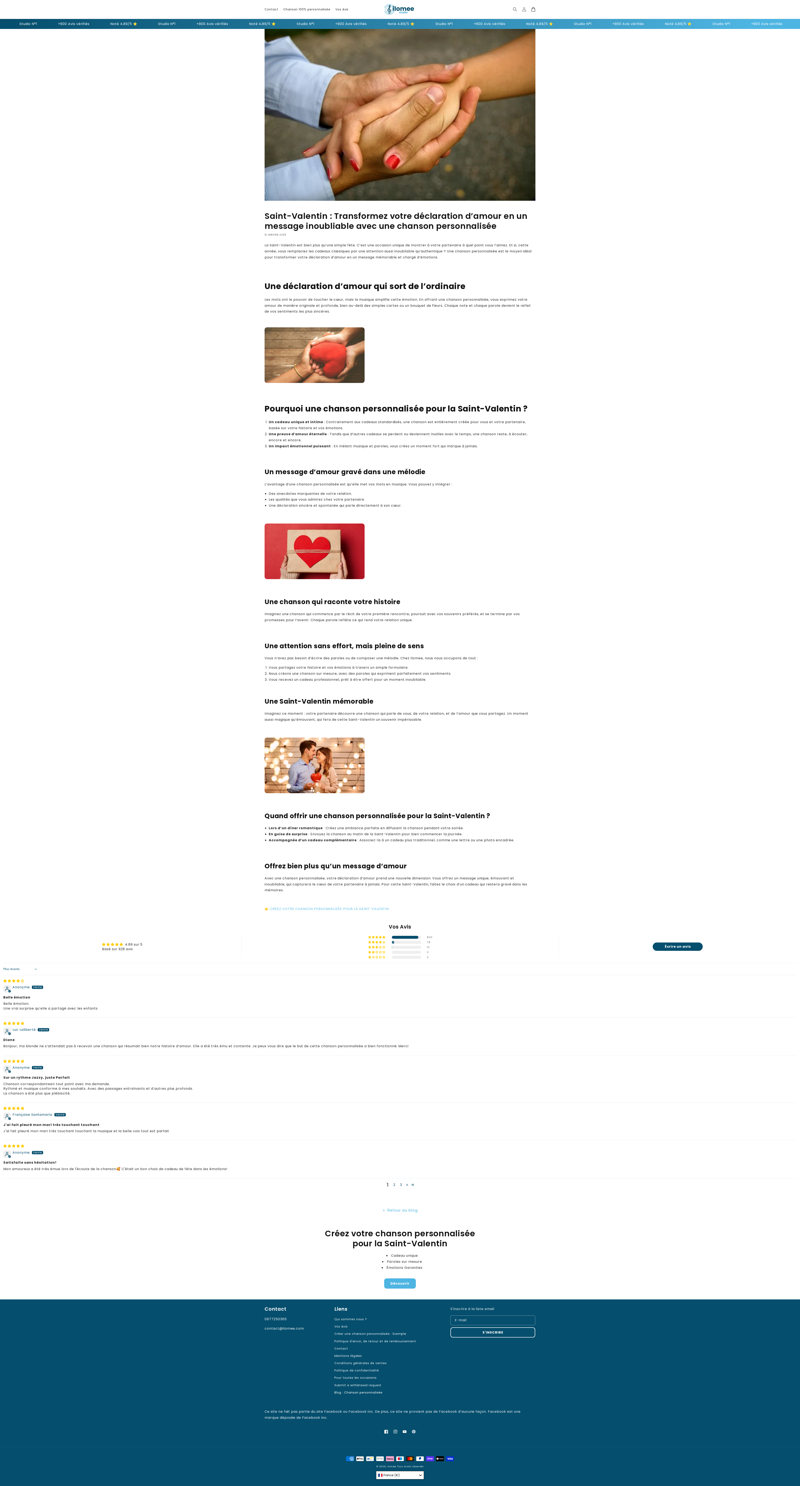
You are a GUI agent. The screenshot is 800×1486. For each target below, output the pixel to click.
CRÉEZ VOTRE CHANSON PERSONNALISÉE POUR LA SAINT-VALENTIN (329, 908)
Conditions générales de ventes (360, 1363)
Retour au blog (403, 1210)
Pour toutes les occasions (355, 1378)
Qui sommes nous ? (350, 1319)
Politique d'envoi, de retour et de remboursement (375, 1341)
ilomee (391, 1466)
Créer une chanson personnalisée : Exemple (370, 1334)
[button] (515, 9)
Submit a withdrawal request (357, 1385)
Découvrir (400, 1283)
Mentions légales (348, 1356)
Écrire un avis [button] (678, 946)
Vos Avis (341, 1326)
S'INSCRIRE (492, 1332)
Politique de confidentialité (356, 1370)
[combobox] (400, 1475)
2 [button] (394, 1184)
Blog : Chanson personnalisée (358, 1392)
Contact (341, 1348)
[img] (13, 981)
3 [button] (401, 1184)
